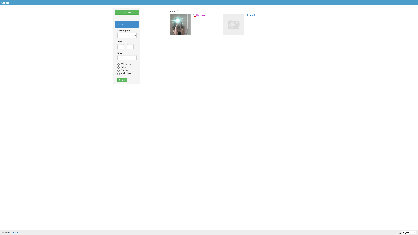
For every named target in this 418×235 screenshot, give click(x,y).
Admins (124, 70)
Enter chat (126, 12)
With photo (126, 64)
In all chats (126, 73)
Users (120, 24)
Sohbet (5, 2)
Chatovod (13, 232)
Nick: (119, 53)
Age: (119, 41)
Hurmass (200, 15)
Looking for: (123, 30)
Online (124, 67)
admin (253, 15)
